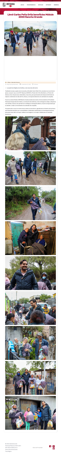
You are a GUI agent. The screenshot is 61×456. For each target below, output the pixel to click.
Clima (8, 82)
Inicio (22, 4)
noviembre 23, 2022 (26, 84)
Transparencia (31, 4)
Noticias (40, 4)
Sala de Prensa (15, 82)
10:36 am (36, 84)
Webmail (56, 4)
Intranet (48, 4)
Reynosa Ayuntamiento (12, 84)
